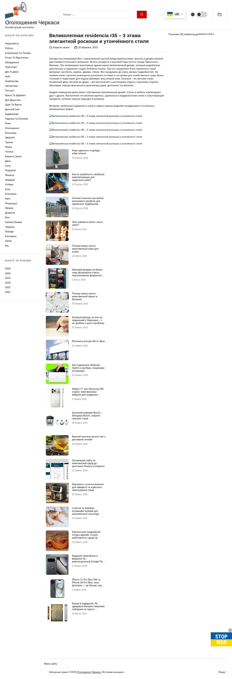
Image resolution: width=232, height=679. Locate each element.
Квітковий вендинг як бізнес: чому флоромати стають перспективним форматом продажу (87, 273)
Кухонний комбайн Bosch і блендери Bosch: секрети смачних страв (86, 415)
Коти (7, 189)
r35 (181, 34)
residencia (189, 34)
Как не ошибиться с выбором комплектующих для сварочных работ (88, 177)
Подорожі (10, 170)
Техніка (9, 151)
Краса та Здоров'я (15, 95)
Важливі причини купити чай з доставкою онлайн (88, 438)
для (197, 34)
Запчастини (11, 85)
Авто (7, 198)
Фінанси (9, 175)
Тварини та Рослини (16, 118)
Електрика (10, 193)
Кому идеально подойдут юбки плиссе (86, 152)
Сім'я (8, 165)
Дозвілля (10, 212)
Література (11, 203)
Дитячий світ (12, 109)
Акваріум (10, 179)
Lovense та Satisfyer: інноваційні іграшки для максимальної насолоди (85, 511)
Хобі (7, 76)
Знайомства (11, 81)
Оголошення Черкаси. (89, 672)
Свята (8, 240)
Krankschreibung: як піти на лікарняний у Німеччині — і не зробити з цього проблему (88, 320)
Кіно (7, 217)
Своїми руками (13, 222)
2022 (8, 287)
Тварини (9, 226)
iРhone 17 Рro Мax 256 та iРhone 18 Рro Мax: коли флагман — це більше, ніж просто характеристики (87, 583)
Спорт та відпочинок (16, 57)
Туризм (9, 142)
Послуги (9, 90)
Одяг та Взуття (13, 104)
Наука (8, 146)
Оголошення (12, 128)
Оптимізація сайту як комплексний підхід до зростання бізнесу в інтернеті (88, 463)
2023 (8, 282)
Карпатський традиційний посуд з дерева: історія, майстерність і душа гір (86, 534)
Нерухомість (12, 43)
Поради (9, 231)
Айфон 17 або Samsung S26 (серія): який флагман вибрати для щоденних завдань (88, 393)
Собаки (9, 184)
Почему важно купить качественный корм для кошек (85, 248)
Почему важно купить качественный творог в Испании (84, 296)
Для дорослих (13, 100)
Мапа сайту (50, 663)
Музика (9, 208)
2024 (8, 278)
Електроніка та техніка (18, 53)
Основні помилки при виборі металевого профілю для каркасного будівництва (88, 201)
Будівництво (12, 114)
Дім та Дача (11, 71)
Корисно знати (13, 156)
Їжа (7, 245)
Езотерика (10, 236)
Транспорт (11, 67)
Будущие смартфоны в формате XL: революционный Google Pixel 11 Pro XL (88, 560)
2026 (8, 268)
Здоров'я (10, 137)
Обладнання (12, 62)
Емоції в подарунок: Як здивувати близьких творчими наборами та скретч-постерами (88, 607)
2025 (8, 273)
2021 (8, 292)
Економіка (10, 132)
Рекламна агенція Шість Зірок (88, 341)
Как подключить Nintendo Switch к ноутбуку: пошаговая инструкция (88, 368)
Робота (9, 48)
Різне (8, 123)
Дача (8, 161)
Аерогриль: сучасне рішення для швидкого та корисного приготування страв (88, 487)
